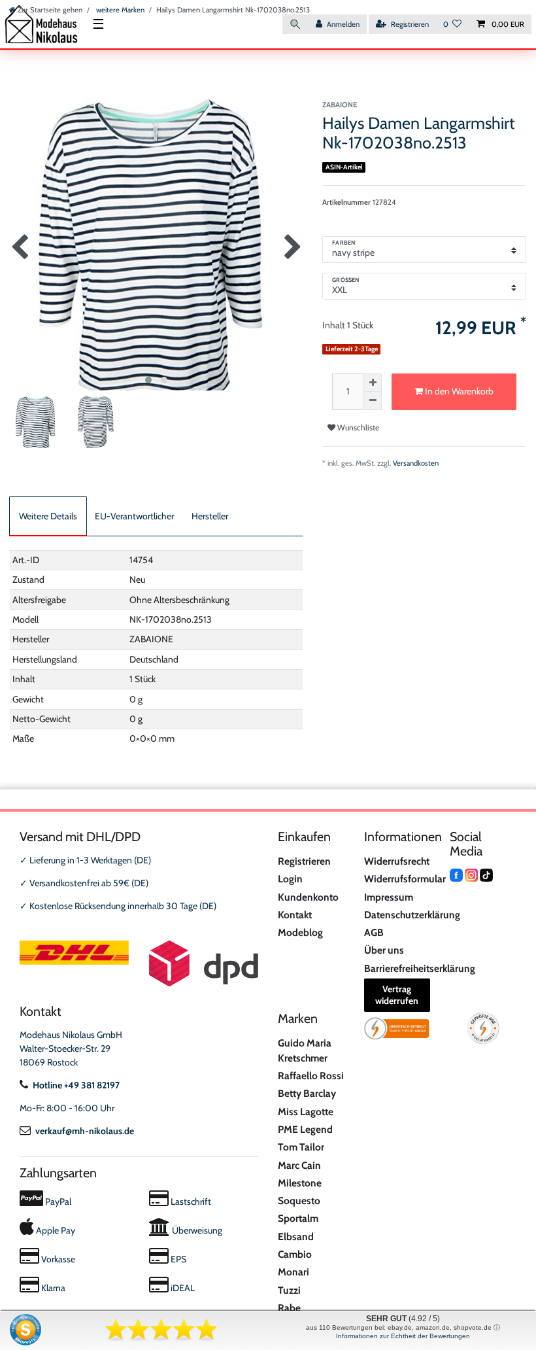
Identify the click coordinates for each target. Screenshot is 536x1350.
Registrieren (304, 861)
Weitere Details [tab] (48, 516)
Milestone (300, 1183)
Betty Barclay (307, 1093)
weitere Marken (119, 9)
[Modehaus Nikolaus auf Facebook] (456, 874)
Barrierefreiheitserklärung (419, 968)
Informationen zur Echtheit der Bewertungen (403, 1336)
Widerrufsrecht (396, 861)
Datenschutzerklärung (412, 915)
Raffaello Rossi (311, 1075)
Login (290, 879)
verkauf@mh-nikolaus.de (84, 1131)
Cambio (295, 1254)
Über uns (384, 950)
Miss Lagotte (305, 1111)
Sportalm (298, 1218)
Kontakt (295, 915)
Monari (293, 1272)
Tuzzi (289, 1290)
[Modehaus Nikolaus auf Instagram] (471, 874)
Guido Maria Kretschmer (304, 1050)
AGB (374, 932)
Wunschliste (357, 427)
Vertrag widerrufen (396, 995)
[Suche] (295, 24)
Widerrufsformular (405, 879)
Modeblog (300, 932)
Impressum (388, 897)
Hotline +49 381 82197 (76, 1085)
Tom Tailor (301, 1147)
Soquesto (299, 1200)
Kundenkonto (308, 897)
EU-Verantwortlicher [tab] (134, 516)
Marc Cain (299, 1165)
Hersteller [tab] (210, 516)
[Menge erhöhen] (372, 382)
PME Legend (305, 1129)
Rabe (289, 1308)
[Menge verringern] (372, 401)
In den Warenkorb (458, 391)
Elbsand (296, 1236)
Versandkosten (416, 463)
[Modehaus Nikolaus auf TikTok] (486, 874)
